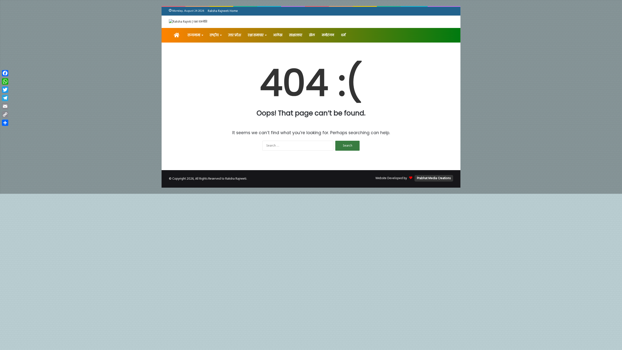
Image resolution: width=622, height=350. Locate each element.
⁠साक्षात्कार (295, 35)
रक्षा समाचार (256, 35)
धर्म (343, 35)
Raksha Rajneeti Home (223, 11)
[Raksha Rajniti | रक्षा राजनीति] (188, 21)
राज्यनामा (194, 35)
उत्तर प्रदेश (234, 35)
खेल (312, 35)
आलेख (277, 35)
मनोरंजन (328, 35)
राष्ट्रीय (214, 35)
